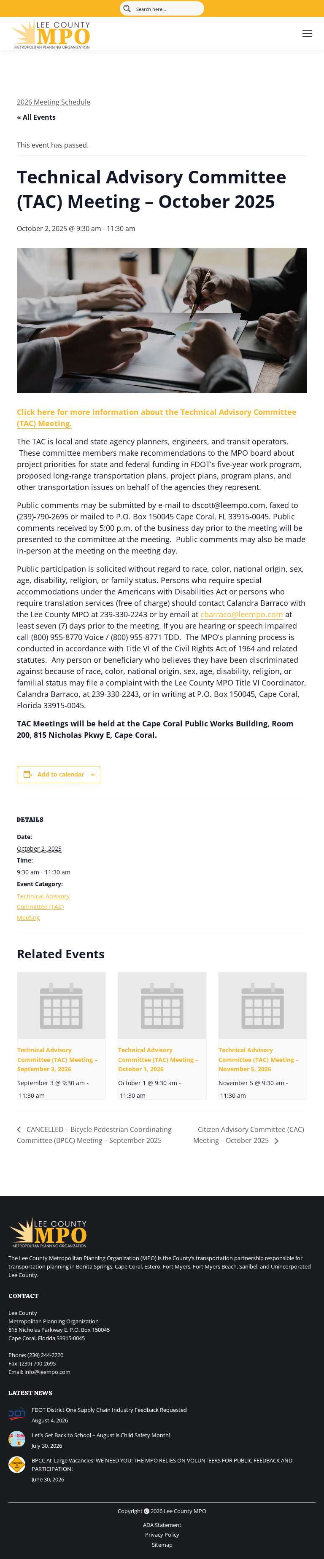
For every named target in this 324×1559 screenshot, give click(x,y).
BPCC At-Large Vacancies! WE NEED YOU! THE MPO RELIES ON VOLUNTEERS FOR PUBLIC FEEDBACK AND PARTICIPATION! (162, 1465)
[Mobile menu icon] (307, 33)
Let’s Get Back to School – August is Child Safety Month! (101, 1435)
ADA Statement (162, 1525)
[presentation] (61, 1006)
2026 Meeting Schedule (53, 102)
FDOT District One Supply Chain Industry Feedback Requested (109, 1410)
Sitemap (162, 1544)
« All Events (36, 117)
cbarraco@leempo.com (241, 614)
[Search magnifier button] (127, 8)
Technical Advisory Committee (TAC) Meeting (43, 907)
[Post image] (16, 1414)
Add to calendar (61, 774)
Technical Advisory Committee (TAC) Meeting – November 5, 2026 (259, 1059)
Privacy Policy (162, 1534)
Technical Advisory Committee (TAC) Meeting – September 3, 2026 (57, 1059)
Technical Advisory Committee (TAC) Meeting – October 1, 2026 (158, 1059)
